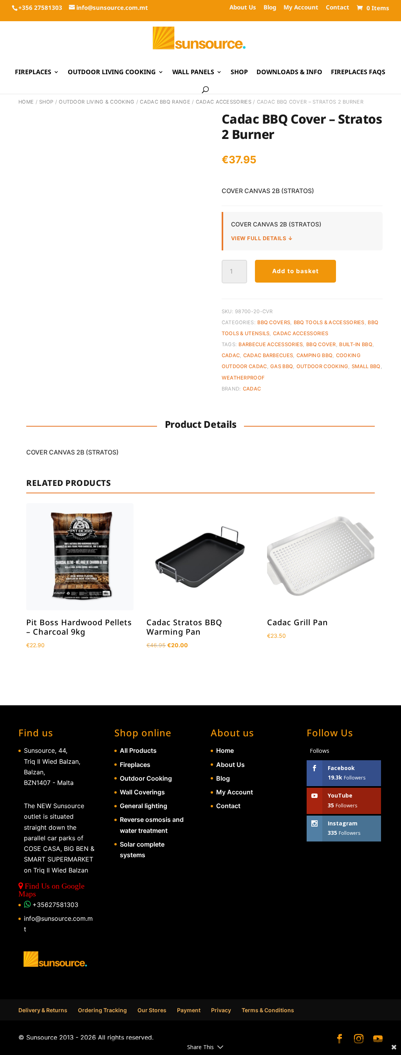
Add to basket (295, 271)
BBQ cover (321, 344)
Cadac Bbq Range (165, 102)
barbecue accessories (270, 344)
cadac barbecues (268, 355)
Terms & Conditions (268, 1010)
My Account (301, 7)
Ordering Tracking (102, 1010)
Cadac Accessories (223, 102)
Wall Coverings (142, 792)
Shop (239, 72)
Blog (270, 7)
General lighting (143, 806)
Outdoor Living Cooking (112, 72)
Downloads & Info (289, 72)
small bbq (366, 366)
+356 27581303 (40, 7)
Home (26, 102)
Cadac (231, 355)
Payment (188, 1010)
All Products (138, 750)
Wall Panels (193, 72)
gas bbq (281, 366)
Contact (337, 7)
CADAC (252, 389)
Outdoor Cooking (146, 778)
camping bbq (314, 355)
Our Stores (151, 1010)
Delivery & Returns (42, 1010)
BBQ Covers (273, 322)
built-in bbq (355, 344)
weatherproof (243, 378)
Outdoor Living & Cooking (96, 102)
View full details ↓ (262, 238)
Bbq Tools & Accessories (329, 322)
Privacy (221, 1010)
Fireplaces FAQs (358, 72)
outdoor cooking (322, 366)
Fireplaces (33, 72)
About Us (242, 7)
